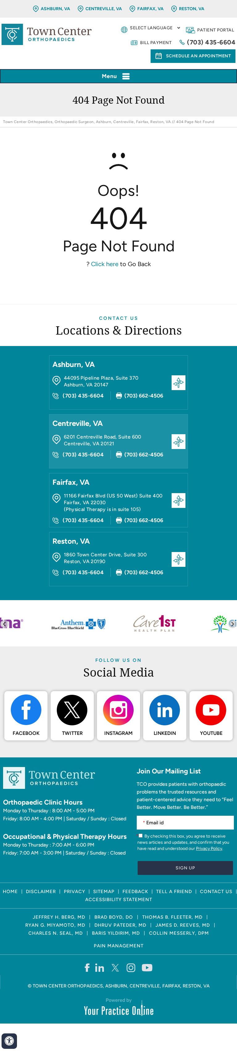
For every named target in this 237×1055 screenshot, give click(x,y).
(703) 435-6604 (211, 42)
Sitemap (103, 891)
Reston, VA (191, 8)
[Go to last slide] (4, 624)
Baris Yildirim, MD (116, 933)
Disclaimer (41, 891)
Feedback (135, 891)
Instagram (118, 733)
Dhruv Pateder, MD (120, 925)
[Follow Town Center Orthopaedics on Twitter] (115, 967)
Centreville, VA (103, 8)
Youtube (211, 733)
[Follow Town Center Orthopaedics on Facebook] (86, 967)
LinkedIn (165, 733)
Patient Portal (215, 30)
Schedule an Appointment (198, 56)
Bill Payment (156, 42)
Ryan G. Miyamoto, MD (55, 925)
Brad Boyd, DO (113, 917)
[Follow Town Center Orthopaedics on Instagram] (131, 967)
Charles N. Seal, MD (55, 933)
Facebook (26, 733)
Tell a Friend (174, 891)
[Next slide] (232, 624)
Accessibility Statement (118, 899)
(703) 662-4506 (143, 396)
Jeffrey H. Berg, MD (59, 917)
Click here (104, 264)
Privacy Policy (209, 848)
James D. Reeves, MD (183, 925)
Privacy (74, 891)
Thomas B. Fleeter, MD (172, 917)
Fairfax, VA (150, 8)
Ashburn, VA (55, 8)
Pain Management (118, 946)
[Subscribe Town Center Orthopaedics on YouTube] (147, 967)
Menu (109, 76)
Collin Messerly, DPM (179, 933)
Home (10, 891)
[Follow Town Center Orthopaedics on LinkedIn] (99, 967)
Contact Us (118, 318)
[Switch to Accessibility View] (9, 1041)
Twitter (72, 733)
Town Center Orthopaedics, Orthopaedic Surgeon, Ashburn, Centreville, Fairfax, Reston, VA (87, 122)
